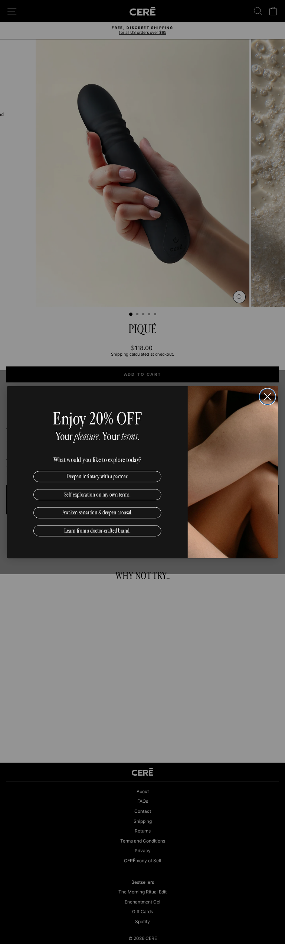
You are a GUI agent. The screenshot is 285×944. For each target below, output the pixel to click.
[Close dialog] (267, 396)
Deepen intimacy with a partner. (97, 476)
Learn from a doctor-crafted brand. (97, 530)
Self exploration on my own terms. (97, 494)
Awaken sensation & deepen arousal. (97, 512)
